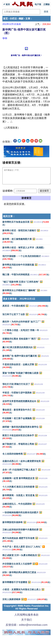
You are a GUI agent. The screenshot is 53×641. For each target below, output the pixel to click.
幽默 (21, 18)
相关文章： (9, 216)
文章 (27, 18)
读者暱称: (7, 190)
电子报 (38, 4)
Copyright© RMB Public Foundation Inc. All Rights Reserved (26, 607)
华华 (4, 38)
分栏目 (13, 18)
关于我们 (26, 619)
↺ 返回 (6, 4)
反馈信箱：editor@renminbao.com (26, 624)
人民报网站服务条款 (26, 614)
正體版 (46, 4)
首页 (5, 18)
